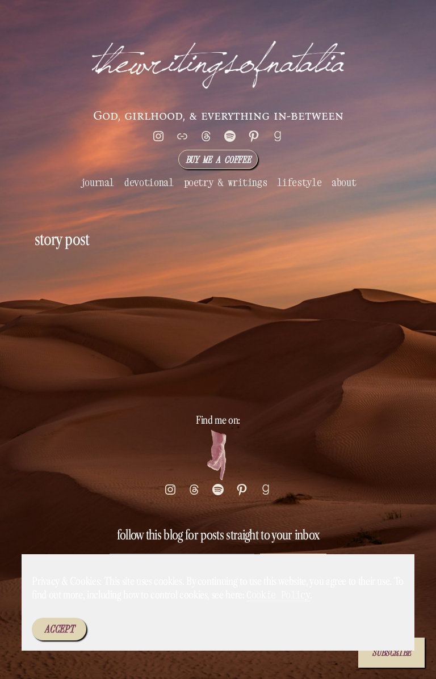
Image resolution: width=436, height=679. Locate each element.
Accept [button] (59, 629)
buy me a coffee (218, 159)
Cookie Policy (278, 595)
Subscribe (391, 652)
